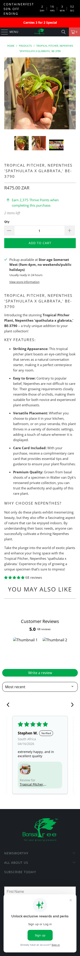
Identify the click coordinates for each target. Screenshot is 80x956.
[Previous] (7, 93)
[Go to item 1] (25, 651)
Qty (6, 222)
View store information (24, 282)
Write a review (40, 672)
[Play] (40, 93)
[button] (14, 577)
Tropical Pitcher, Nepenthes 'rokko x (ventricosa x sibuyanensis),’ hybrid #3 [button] (34, 784)
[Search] (63, 31)
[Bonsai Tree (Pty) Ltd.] (40, 31)
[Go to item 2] (55, 651)
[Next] (72, 93)
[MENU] (2, 31)
